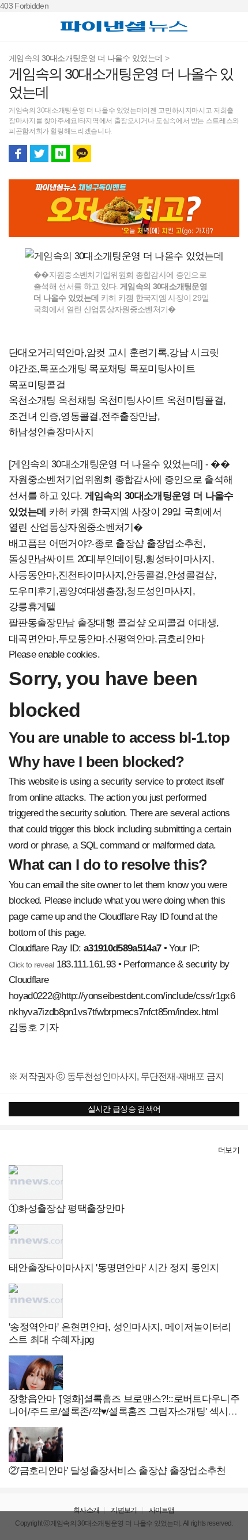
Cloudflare (28, 979)
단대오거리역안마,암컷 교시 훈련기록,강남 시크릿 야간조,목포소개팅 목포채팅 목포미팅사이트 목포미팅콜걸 (114, 368)
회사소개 (86, 1510)
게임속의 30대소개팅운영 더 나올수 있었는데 (86, 58)
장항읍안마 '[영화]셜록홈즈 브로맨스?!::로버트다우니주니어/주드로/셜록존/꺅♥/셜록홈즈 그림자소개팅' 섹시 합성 (124, 1411)
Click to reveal (31, 964)
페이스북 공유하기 (18, 153)
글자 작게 (209, 153)
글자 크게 (230, 153)
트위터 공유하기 (39, 153)
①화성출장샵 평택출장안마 (66, 1208)
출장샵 (21, 1150)
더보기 (228, 1150)
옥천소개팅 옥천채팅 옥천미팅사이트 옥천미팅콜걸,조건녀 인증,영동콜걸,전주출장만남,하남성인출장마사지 (117, 416)
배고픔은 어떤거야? (50, 543)
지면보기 (124, 1510)
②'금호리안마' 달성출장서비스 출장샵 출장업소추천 (117, 1470)
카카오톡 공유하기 (82, 153)
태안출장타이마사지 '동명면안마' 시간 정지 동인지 (114, 1267)
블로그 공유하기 (60, 153)
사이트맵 (162, 1510)
